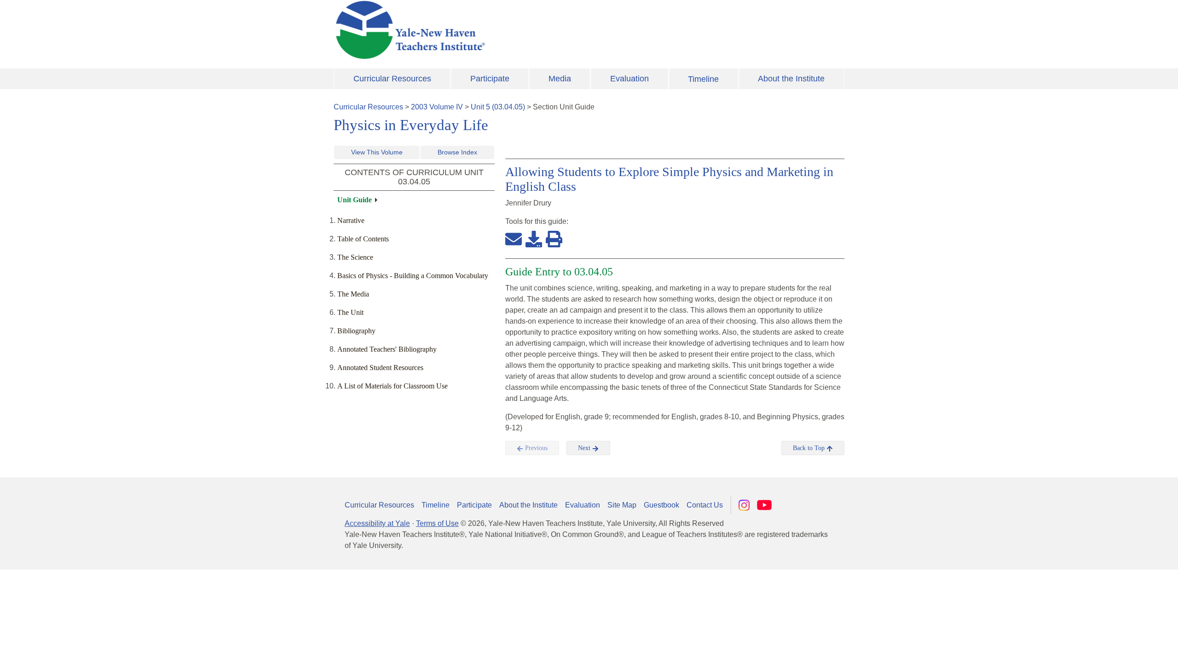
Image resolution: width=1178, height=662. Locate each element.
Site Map (621, 505)
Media (560, 78)
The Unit (350, 312)
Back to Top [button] (809, 448)
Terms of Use (437, 523)
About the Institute (791, 78)
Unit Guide (354, 200)
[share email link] (513, 238)
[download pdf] (533, 238)
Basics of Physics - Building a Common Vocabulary (412, 276)
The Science (355, 257)
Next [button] (585, 448)
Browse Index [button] (457, 152)
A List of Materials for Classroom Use (392, 386)
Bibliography (356, 331)
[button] (1125, 646)
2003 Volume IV (437, 107)
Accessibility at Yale (377, 523)
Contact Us (705, 505)
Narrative (350, 220)
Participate (489, 78)
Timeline (703, 79)
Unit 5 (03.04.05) (498, 107)
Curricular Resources (392, 78)
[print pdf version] (554, 238)
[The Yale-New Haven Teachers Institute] (502, 30)
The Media (353, 294)
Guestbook (661, 505)
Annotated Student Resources (380, 367)
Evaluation (629, 78)
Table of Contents (363, 239)
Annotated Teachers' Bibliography (387, 349)
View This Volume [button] (377, 152)
